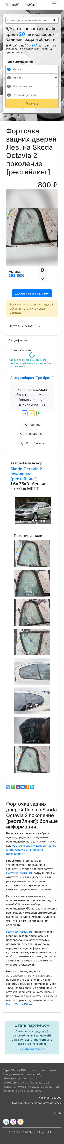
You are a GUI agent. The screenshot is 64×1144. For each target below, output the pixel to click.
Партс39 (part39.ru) (21, 5)
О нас (57, 1112)
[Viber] (18, 787)
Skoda (16, 468)
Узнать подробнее (32, 1049)
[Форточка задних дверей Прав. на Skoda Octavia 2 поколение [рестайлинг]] (32, 642)
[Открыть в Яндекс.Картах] (32, 413)
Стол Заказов (35, 443)
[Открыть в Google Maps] (24, 413)
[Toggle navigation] (54, 4)
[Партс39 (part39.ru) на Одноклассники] (20, 1122)
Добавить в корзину (32, 293)
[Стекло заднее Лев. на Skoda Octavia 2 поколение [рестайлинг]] (32, 730)
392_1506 (16, 275)
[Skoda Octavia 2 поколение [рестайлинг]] (33, 510)
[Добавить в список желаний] (42, 278)
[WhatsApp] (13, 787)
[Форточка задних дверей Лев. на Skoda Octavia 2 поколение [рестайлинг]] (32, 553)
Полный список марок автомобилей (36, 1103)
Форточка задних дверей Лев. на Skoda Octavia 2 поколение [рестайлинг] (31, 849)
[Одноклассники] (27, 787)
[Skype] (32, 787)
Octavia (31, 468)
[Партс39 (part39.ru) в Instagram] (13, 1122)
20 (22, 34)
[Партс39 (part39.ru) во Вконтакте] (6, 1122)
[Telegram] (8, 787)
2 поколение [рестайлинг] (26, 473)
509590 (35, 424)
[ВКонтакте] (22, 787)
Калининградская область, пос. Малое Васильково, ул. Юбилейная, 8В (32, 397)
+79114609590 (35, 434)
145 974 (31, 45)
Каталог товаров (50, 1097)
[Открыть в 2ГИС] (39, 413)
